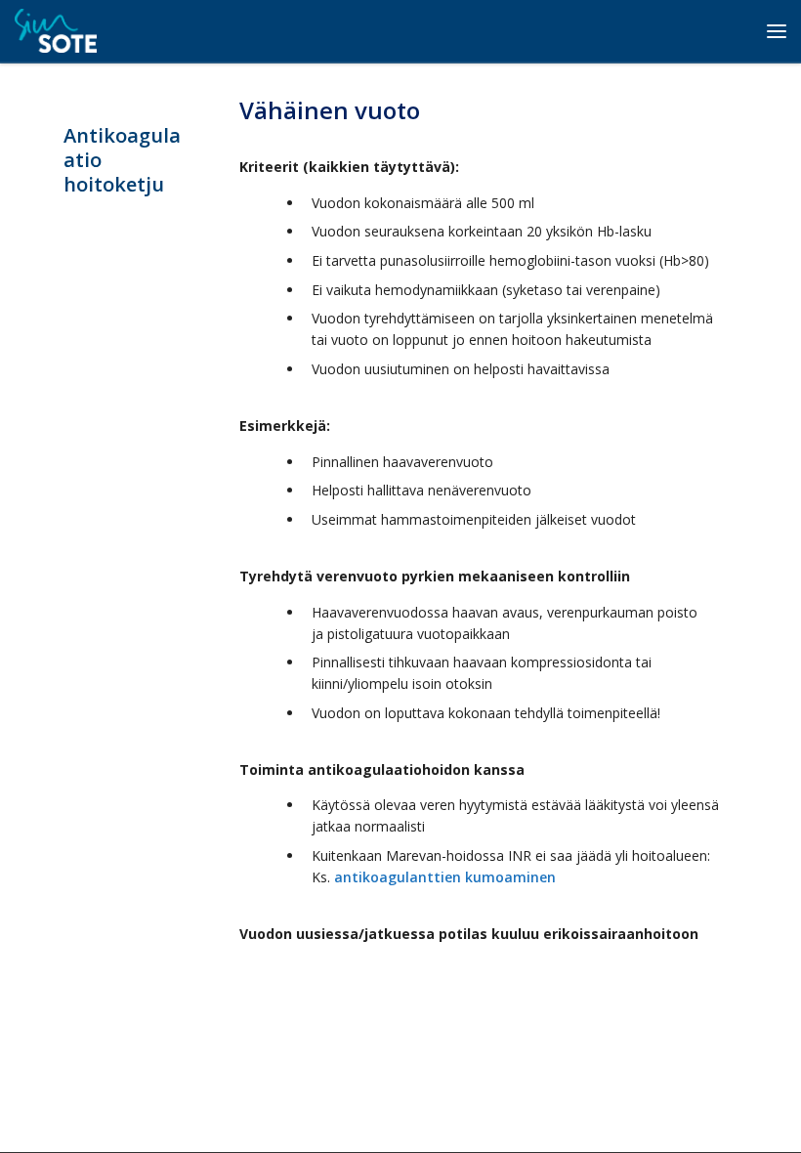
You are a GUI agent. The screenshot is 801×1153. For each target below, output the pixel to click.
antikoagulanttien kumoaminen (445, 877)
